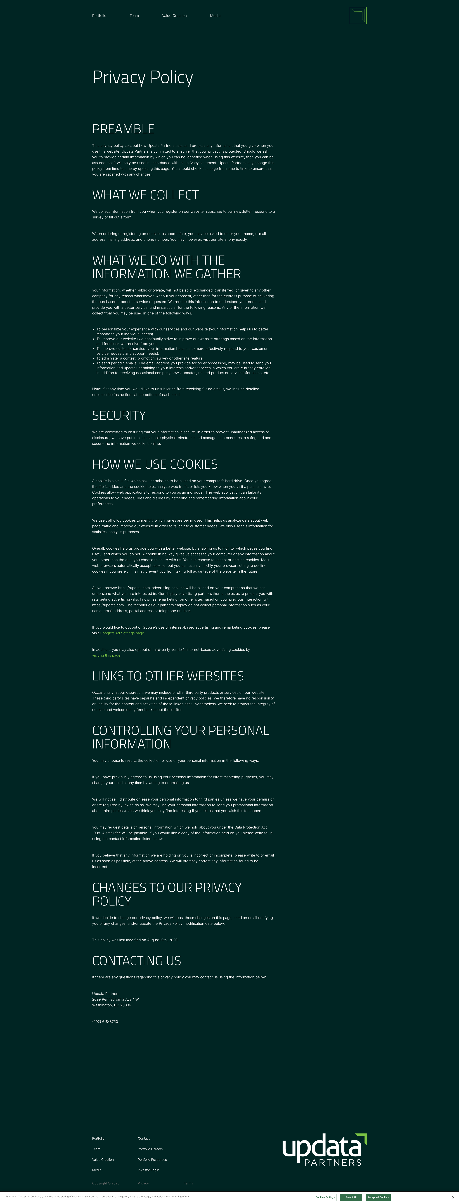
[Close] (453, 1197)
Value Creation (174, 15)
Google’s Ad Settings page (122, 633)
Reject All (351, 1197)
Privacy (143, 1183)
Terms (188, 1183)
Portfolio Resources (152, 1159)
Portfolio (99, 15)
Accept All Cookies (378, 1197)
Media (215, 15)
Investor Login (148, 1170)
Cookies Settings (325, 1197)
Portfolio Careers (150, 1149)
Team (134, 15)
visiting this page (106, 655)
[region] (229, 1197)
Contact (144, 1138)
